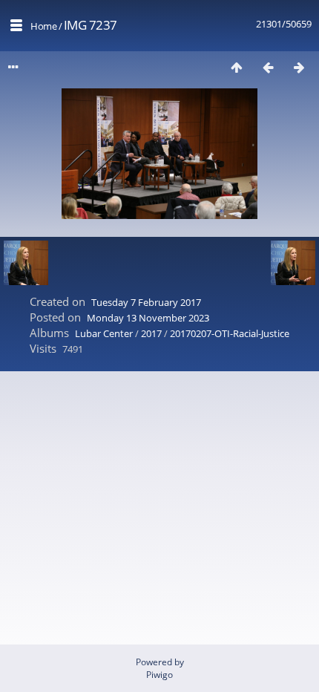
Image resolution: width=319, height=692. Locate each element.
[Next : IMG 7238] (299, 67)
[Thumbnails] (236, 67)
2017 (151, 333)
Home (43, 26)
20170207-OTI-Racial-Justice (229, 333)
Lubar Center (104, 333)
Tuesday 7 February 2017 (146, 302)
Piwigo (159, 674)
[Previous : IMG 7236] (267, 67)
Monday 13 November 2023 (148, 317)
